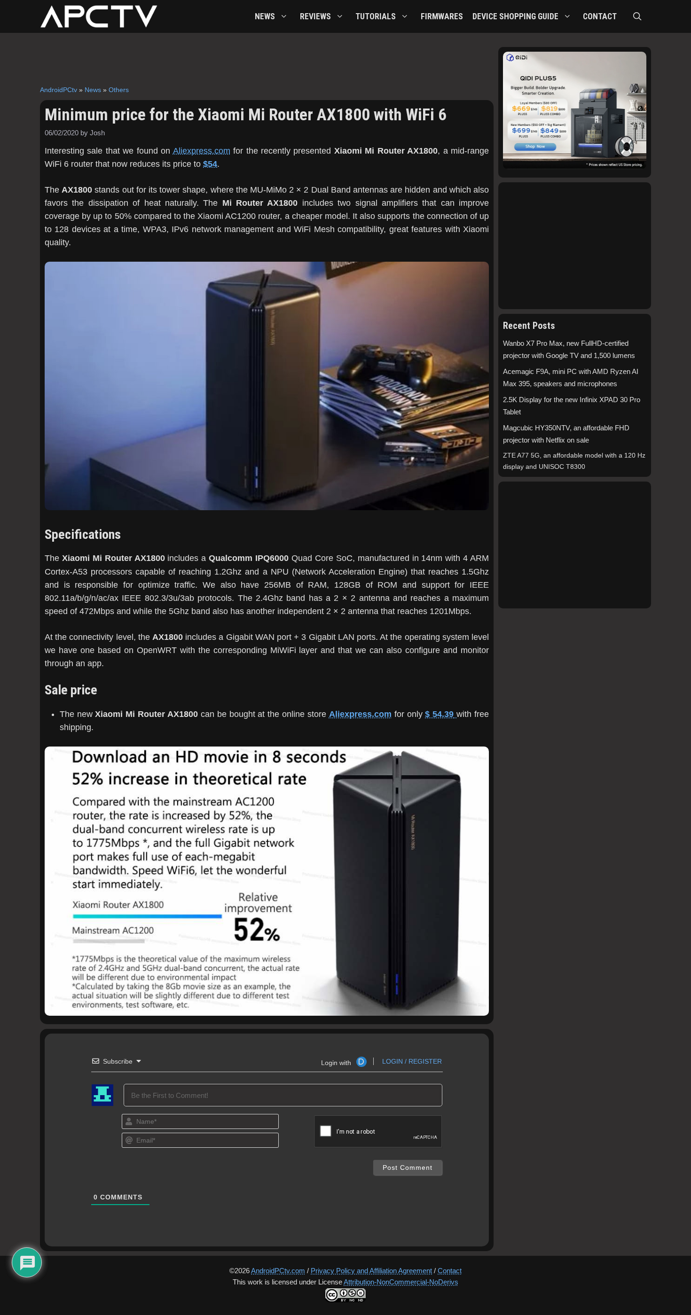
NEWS (265, 16)
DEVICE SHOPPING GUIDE (515, 16)
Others (119, 89)
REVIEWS (315, 16)
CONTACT (600, 16)
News (93, 89)
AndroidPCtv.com (278, 1271)
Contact (450, 1271)
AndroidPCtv (58, 89)
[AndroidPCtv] (98, 16)
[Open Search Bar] (637, 16)
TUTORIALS (375, 16)
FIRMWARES (442, 16)
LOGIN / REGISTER (411, 1061)
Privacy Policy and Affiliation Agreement (371, 1271)
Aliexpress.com (201, 151)
